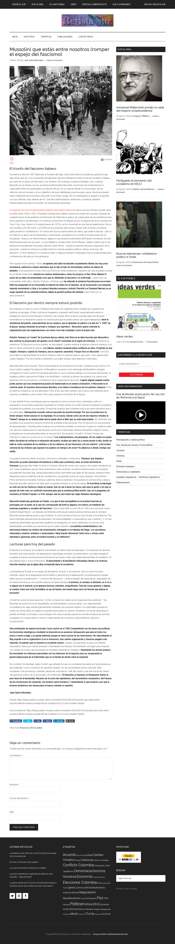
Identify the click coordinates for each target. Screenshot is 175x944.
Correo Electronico (129, 364)
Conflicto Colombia (78, 865)
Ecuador (95, 877)
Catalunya (87, 860)
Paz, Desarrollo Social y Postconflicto (134, 445)
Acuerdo (69, 854)
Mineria (75, 892)
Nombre (14, 784)
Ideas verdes (124, 336)
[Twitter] (12, 896)
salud (73, 913)
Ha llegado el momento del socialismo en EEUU (133, 182)
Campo (78, 860)
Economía (84, 876)
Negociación (87, 892)
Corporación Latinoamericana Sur (87, 20)
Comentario (16, 755)
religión (97, 909)
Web (12, 812)
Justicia (79, 887)
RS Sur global (36, 728)
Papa (82, 898)
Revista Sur (25, 728)
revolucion (66, 914)
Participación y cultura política (130, 439)
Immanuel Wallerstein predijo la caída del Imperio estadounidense (140, 109)
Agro (78, 855)
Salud (119, 461)
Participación (91, 898)
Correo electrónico (19, 798)
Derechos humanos (125, 466)
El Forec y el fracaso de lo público (24, 862)
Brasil (90, 855)
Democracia (83, 871)
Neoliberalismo (72, 898)
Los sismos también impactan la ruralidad (28, 868)
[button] (140, 415)
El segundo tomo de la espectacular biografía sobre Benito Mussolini (43, 210)
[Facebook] (25, 896)
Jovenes (120, 450)
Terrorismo (81, 914)
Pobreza (66, 905)
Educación (101, 877)
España (103, 883)
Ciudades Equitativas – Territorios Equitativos (138, 477)
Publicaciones (123, 482)
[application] (140, 415)
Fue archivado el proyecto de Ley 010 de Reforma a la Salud (140, 396)
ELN (99, 883)
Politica (76, 904)
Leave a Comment (54, 60)
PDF (12, 163)
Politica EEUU (91, 904)
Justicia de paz (91, 887)
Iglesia (71, 887)
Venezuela (98, 914)
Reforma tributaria (85, 909)
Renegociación (105, 909)
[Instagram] (19, 896)
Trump (89, 913)
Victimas (120, 455)
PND (105, 898)
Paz (100, 898)
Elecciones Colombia (80, 882)
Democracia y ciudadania (128, 471)
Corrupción (99, 865)
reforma (73, 909)
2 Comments (152, 342)
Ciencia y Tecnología (101, 860)
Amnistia (83, 855)
